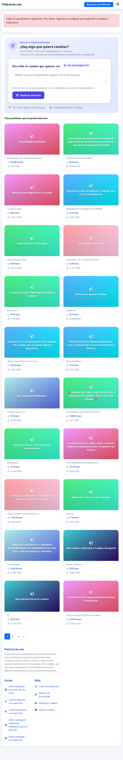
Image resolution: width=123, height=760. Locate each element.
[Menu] (118, 4)
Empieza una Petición (99, 4)
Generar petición (30, 95)
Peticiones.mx (12, 4)
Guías (8, 680)
